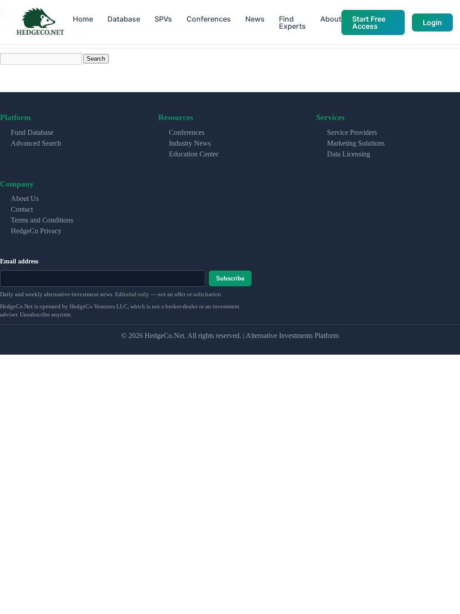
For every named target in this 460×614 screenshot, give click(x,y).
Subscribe (230, 278)
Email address (19, 261)
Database (123, 18)
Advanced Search (36, 143)
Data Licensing (348, 154)
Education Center (193, 154)
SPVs (163, 18)
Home (83, 18)
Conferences (208, 18)
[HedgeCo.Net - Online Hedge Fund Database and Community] (40, 22)
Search (96, 58)
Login (432, 22)
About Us (25, 198)
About (330, 18)
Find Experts (292, 22)
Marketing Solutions (356, 143)
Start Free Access (368, 22)
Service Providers (352, 132)
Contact (22, 209)
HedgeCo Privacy (36, 231)
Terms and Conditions (42, 220)
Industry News (190, 143)
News (255, 18)
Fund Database (32, 132)
